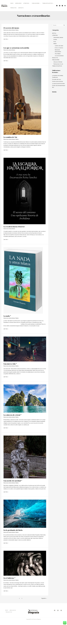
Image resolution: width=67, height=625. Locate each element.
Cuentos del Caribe (59, 45)
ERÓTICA (54, 33)
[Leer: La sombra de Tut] (22, 101)
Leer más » (6, 39)
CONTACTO (20, 7)
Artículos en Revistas (58, 61)
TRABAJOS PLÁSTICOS (57, 66)
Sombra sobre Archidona (57, 81)
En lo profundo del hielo (13, 530)
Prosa (55, 41)
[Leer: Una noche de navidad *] (25, 456)
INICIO (11, 3)
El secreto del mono (11, 28)
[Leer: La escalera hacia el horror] (25, 190)
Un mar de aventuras (59, 55)
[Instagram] (62, 5)
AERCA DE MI (13, 610)
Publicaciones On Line (58, 64)
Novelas (55, 39)
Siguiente (44, 598)
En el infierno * (9, 578)
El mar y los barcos (59, 47)
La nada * (7, 316)
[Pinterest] (59, 5)
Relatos (17, 30)
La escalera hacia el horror (14, 226)
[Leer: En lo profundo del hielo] (25, 513)
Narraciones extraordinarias (9, 30)
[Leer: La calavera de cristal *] (25, 398)
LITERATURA (26, 3)
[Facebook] (56, 5)
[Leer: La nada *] (23, 280)
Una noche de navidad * (13, 481)
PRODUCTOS (13, 7)
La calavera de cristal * (12, 415)
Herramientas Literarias (58, 37)
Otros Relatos (58, 53)
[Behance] (65, 5)
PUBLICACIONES (35, 3)
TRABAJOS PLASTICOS (47, 3)
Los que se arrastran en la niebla (16, 48)
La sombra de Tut (10, 137)
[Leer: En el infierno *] (25, 563)
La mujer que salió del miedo (58, 83)
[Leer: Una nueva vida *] (25, 348)
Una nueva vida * (10, 364)
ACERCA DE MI (18, 3)
